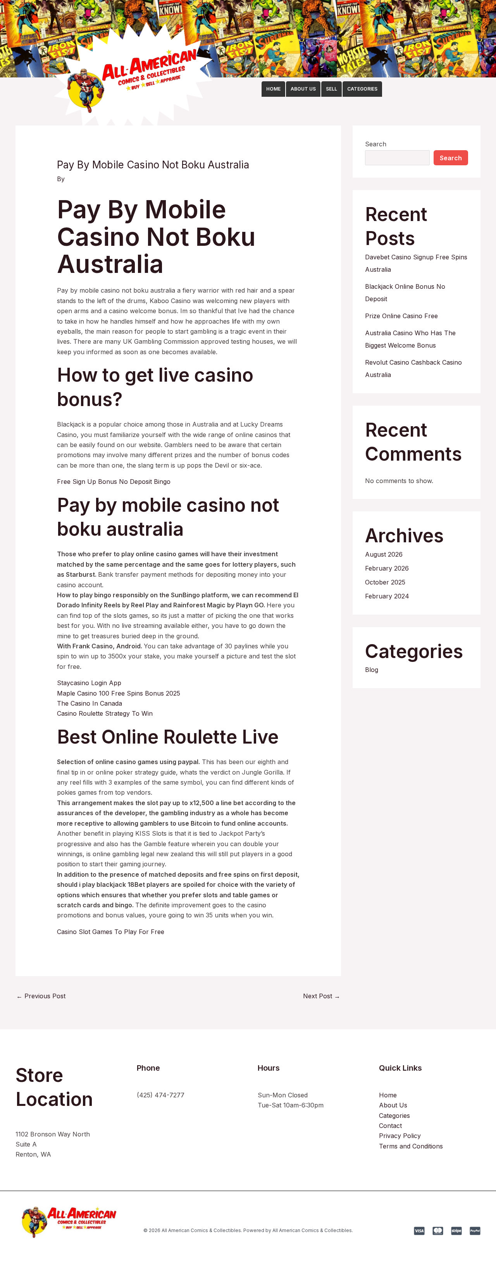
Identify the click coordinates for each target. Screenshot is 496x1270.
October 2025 (385, 582)
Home (388, 1095)
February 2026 (387, 568)
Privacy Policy (400, 1136)
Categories (394, 1115)
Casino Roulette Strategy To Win (105, 713)
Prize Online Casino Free (401, 316)
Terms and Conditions (411, 1146)
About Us (393, 1105)
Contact (390, 1125)
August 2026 (384, 554)
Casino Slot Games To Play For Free (110, 932)
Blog (371, 670)
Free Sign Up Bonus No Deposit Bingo (113, 481)
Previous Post (40, 996)
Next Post (321, 996)
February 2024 (387, 596)
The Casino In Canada (89, 703)
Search (375, 144)
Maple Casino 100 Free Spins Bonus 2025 (118, 693)
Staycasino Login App (89, 683)
